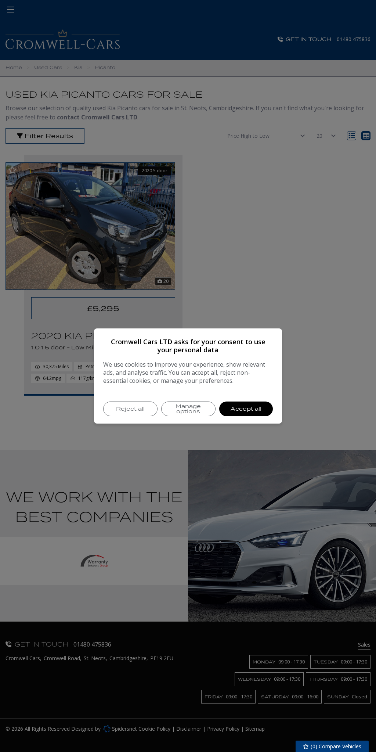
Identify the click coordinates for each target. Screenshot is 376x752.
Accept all (246, 408)
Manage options (188, 409)
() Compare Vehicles (335, 746)
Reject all (130, 408)
